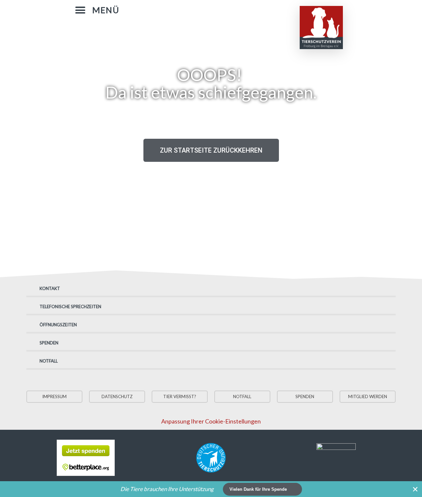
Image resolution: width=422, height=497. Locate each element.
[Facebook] (225, 9)
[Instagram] (239, 9)
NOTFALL (49, 361)
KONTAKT (50, 288)
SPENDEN (49, 342)
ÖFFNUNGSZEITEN (58, 324)
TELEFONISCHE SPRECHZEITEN (70, 306)
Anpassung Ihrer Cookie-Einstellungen (211, 421)
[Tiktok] (252, 9)
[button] (97, 10)
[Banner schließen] (415, 489)
